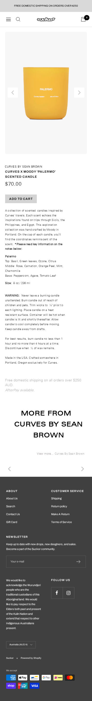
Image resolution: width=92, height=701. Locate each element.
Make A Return (60, 514)
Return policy (59, 506)
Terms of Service (61, 522)
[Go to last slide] (13, 92)
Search (10, 506)
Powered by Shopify (31, 658)
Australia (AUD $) (18, 644)
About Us (12, 498)
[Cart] (83, 19)
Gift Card (11, 522)
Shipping (56, 498)
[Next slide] (79, 92)
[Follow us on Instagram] (68, 593)
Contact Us (13, 514)
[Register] (78, 561)
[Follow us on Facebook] (57, 593)
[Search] (18, 19)
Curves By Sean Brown (23, 166)
